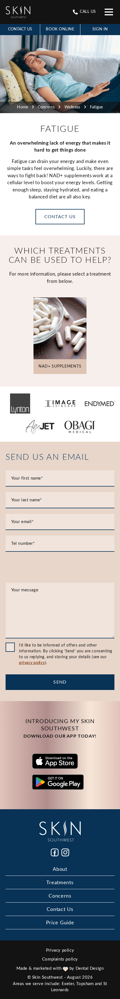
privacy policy (32, 663)
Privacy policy (60, 950)
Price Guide (60, 922)
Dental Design (90, 968)
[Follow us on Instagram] (65, 852)
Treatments (59, 882)
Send (59, 682)
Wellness (72, 107)
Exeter (68, 984)
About (60, 869)
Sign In (100, 29)
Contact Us (20, 29)
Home (22, 107)
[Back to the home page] (18, 12)
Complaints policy (60, 959)
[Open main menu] (108, 12)
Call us (87, 12)
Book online (60, 29)
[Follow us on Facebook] (55, 852)
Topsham (84, 984)
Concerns (46, 107)
